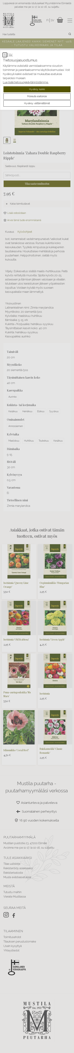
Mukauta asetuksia (37, 96)
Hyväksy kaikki (37, 89)
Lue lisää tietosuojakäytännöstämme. (26, 82)
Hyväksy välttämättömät (37, 103)
